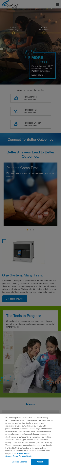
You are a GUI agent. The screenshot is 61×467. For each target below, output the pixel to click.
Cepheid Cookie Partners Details (18, 456)
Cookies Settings (19, 461)
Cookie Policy (23, 453)
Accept (40, 461)
